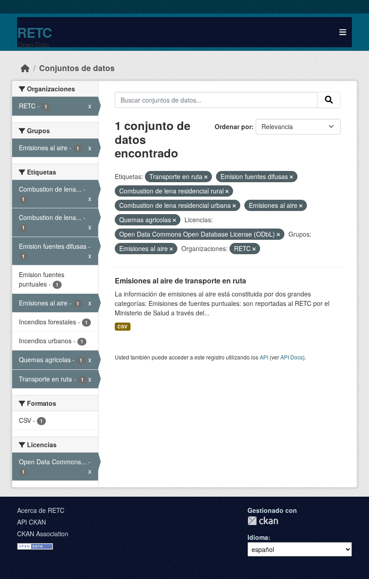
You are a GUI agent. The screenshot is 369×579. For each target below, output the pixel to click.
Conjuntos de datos (77, 67)
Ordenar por (233, 126)
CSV (122, 326)
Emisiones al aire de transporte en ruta (180, 280)
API (264, 357)
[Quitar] (205, 176)
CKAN (263, 520)
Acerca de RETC (40, 510)
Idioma (258, 537)
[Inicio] (25, 67)
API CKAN (31, 521)
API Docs (291, 357)
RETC (34, 32)
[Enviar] (329, 100)
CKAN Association (42, 533)
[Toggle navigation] (342, 32)
